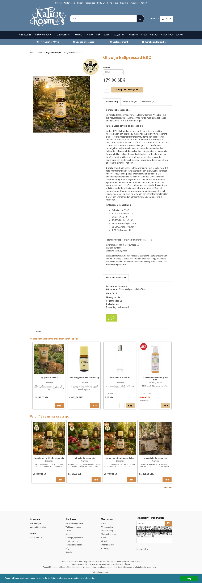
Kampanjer (105, 549)
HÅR (99, 35)
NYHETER (101, 3)
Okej (188, 578)
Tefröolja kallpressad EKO (155, 458)
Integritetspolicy (107, 545)
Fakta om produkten (116, 277)
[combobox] (36, 538)
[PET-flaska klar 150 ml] (120, 358)
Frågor (68, 549)
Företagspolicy (107, 527)
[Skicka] (168, 523)
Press (103, 523)
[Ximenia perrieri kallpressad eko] (36, 423)
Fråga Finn (134, 3)
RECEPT (155, 35)
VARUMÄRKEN (167, 35)
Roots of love (112, 3)
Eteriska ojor (35, 523)
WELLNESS (133, 35)
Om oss (58, 3)
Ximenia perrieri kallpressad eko (48, 458)
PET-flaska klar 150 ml (120, 377)
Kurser (80, 3)
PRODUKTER (26, 35)
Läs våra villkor (142, 549)
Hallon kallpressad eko (84, 458)
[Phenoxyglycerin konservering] (84, 358)
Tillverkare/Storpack (74, 545)
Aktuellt (104, 541)
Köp (130, 406)
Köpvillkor (124, 3)
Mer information (88, 578)
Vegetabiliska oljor (54, 52)
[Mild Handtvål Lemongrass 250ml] (143, 346)
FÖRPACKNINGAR (63, 35)
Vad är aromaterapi (73, 527)
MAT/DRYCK (119, 35)
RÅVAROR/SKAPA (44, 35)
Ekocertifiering (107, 531)
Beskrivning (112, 101)
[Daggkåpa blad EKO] (37, 345)
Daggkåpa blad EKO (49, 377)
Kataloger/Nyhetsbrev (74, 538)
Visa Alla (168, 487)
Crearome (40, 52)
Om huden (70, 534)
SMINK (106, 35)
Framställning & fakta (74, 523)
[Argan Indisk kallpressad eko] (106, 424)
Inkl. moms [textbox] (34, 538)
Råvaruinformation (108, 534)
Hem (32, 52)
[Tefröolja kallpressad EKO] (142, 423)
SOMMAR (179, 35)
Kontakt (144, 3)
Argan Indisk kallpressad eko (120, 458)
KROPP (90, 35)
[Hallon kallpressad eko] (71, 424)
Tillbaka (36, 331)
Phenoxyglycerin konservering (84, 377)
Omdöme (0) (148, 101)
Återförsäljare (69, 3)
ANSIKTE (78, 35)
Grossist (69, 552)
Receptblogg (90, 3)
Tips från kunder (72, 541)
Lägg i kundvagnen (127, 89)
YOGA (145, 35)
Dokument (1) (130, 101)
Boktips (69, 531)
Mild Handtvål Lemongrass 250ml (155, 378)
